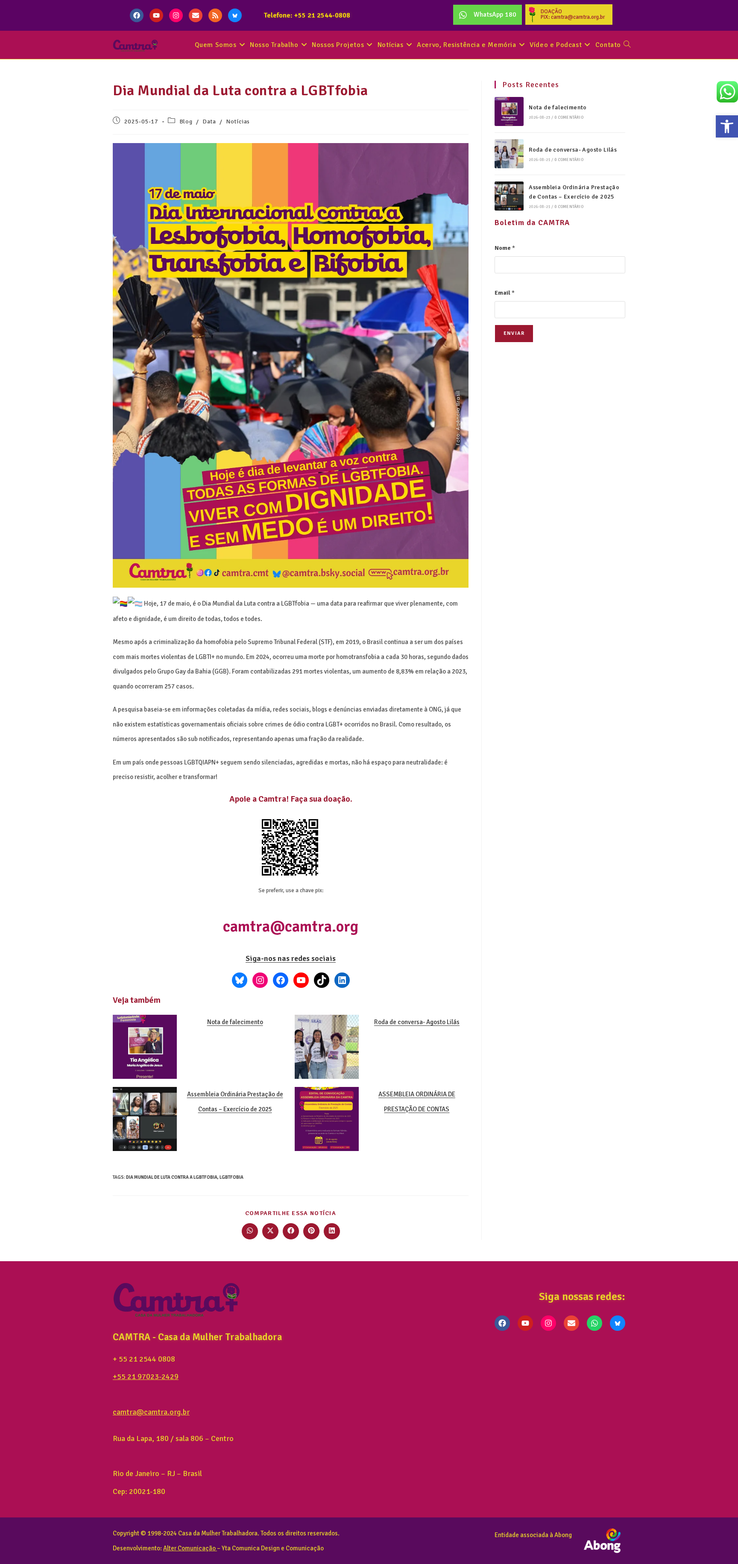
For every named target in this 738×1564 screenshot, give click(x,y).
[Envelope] (195, 15)
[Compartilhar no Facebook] (290, 1231)
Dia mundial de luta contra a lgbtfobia (171, 1177)
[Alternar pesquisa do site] (627, 45)
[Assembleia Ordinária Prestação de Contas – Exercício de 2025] (509, 196)
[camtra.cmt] (260, 980)
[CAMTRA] (342, 980)
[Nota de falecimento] (509, 111)
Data (209, 121)
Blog (185, 121)
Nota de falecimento (235, 1022)
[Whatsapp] (594, 1323)
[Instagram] (176, 15)
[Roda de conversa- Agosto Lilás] (509, 153)
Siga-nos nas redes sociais (291, 958)
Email (505, 292)
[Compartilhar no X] (270, 1231)
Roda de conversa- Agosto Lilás (417, 1022)
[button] (727, 126)
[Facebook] (137, 15)
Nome (505, 248)
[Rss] (215, 15)
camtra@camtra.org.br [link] (151, 1412)
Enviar (514, 333)
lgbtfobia (231, 1177)
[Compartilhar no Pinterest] (311, 1231)
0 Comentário (568, 117)
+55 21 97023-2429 (146, 1376)
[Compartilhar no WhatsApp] (249, 1231)
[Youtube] (156, 15)
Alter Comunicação (189, 1548)
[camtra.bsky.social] (239, 980)
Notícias (238, 121)
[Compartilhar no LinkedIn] (331, 1231)
